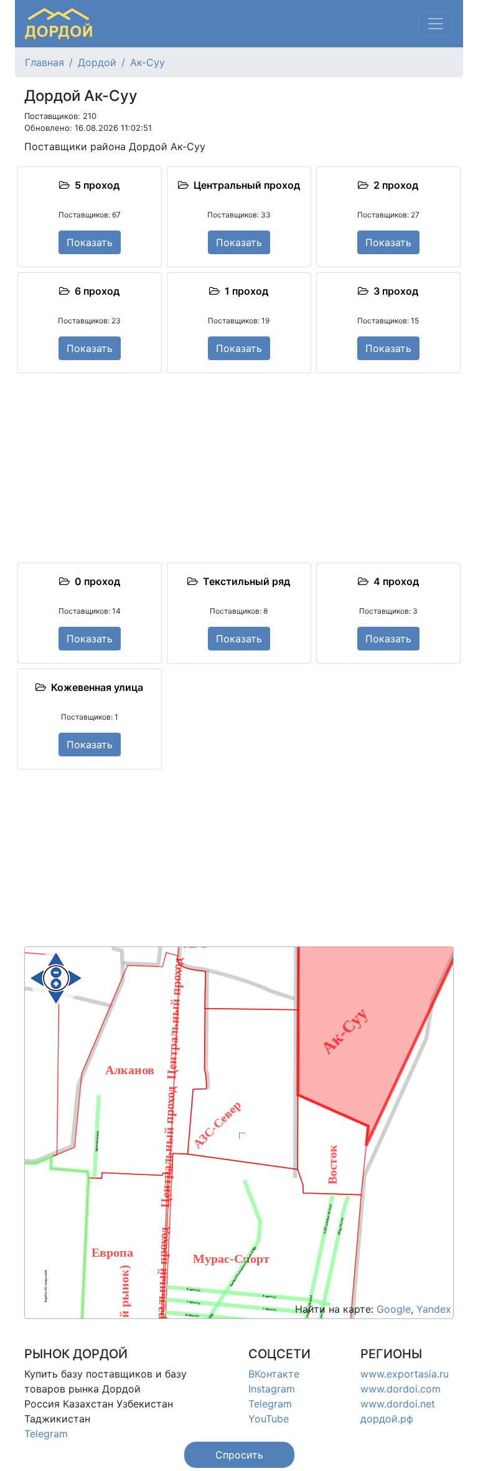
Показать (90, 242)
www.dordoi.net (397, 1403)
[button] (239, 1455)
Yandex (433, 1309)
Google (394, 1309)
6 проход (95, 291)
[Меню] (435, 23)
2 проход (393, 185)
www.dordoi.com (400, 1389)
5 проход (95, 185)
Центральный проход (244, 185)
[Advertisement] (239, 468)
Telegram (46, 1433)
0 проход (95, 581)
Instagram (271, 1389)
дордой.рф (386, 1418)
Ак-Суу (147, 62)
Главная (44, 62)
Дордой (97, 62)
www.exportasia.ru (404, 1374)
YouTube (268, 1418)
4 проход (393, 581)
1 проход (244, 291)
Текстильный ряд (244, 581)
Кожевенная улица (94, 687)
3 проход (393, 291)
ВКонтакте (273, 1374)
